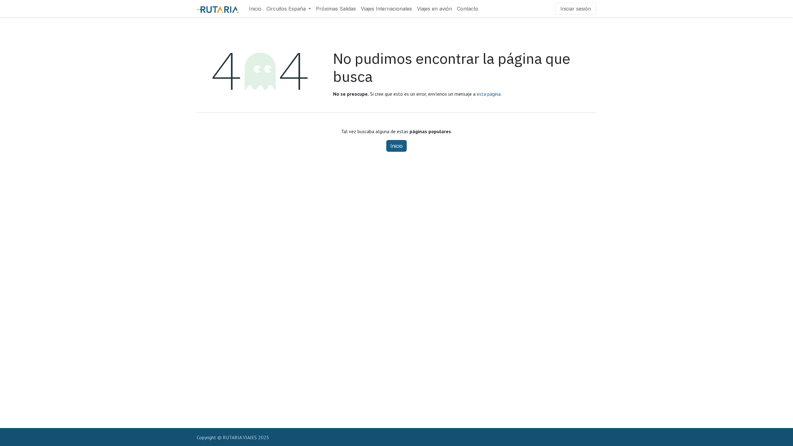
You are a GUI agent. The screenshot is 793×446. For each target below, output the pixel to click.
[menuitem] (255, 8)
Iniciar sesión (575, 9)
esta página (489, 94)
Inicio (396, 146)
